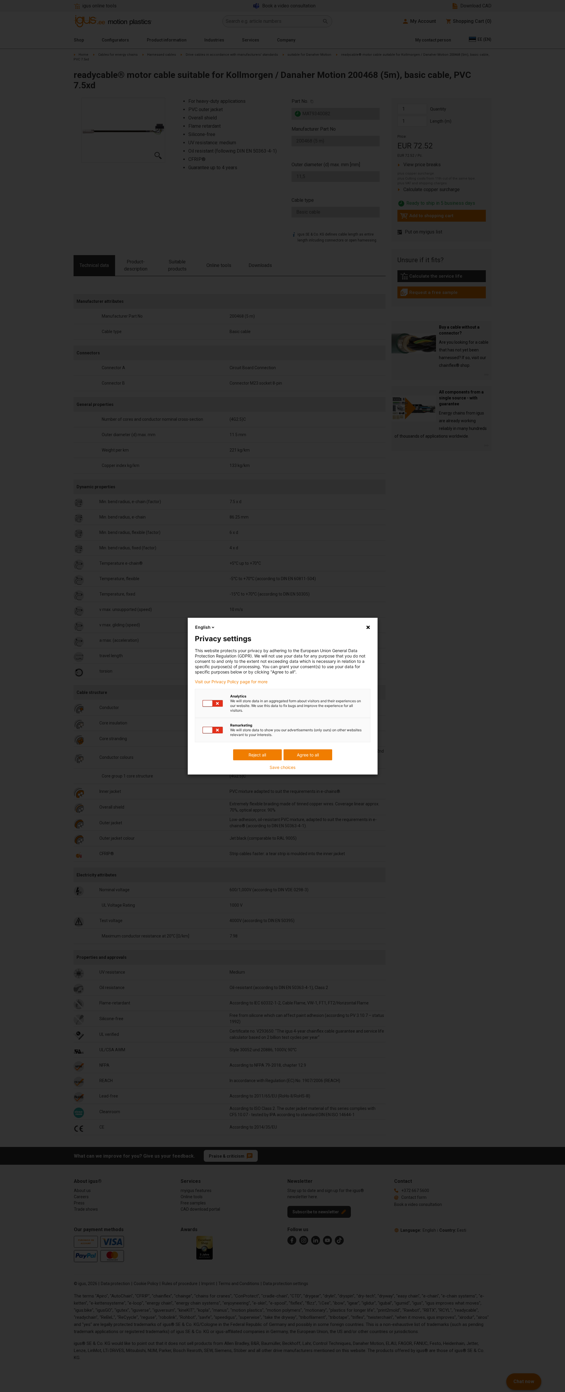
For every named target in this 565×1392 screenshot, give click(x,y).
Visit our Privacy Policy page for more (231, 681)
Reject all (257, 754)
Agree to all (308, 754)
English (203, 627)
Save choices (282, 767)
